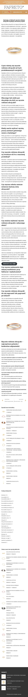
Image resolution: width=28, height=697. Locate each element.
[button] (26, 12)
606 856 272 (17, 12)
